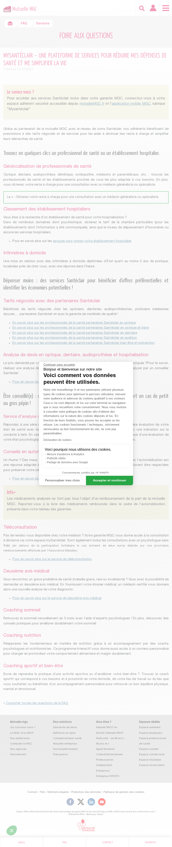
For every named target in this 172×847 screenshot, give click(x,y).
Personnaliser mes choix (62, 480)
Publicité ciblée (56, 458)
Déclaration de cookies (57, 440)
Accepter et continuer (109, 480)
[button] (11, 830)
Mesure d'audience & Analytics (65, 454)
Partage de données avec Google (67, 462)
